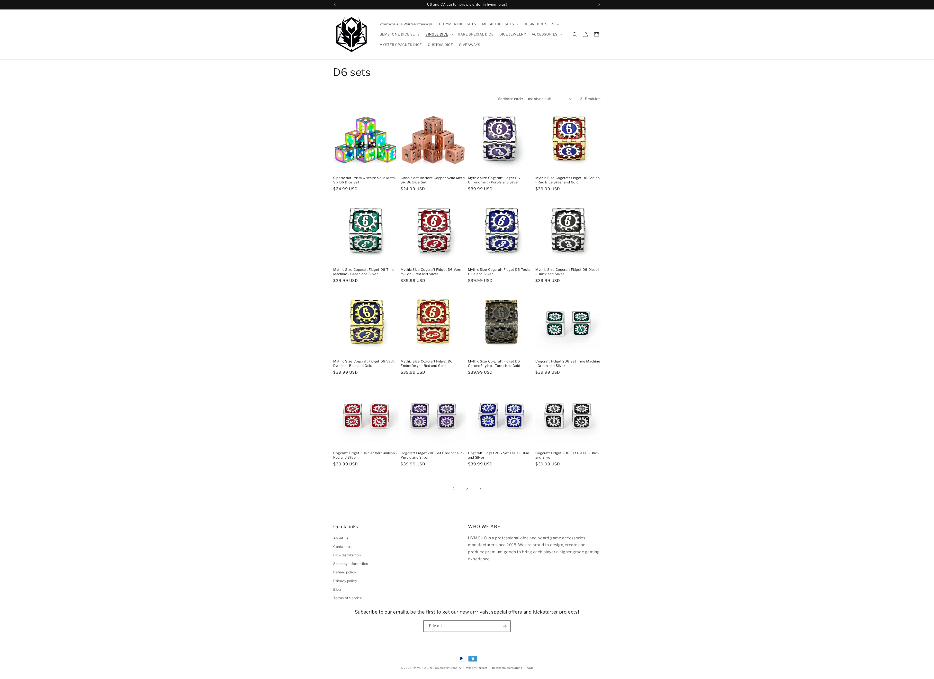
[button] (500, 24)
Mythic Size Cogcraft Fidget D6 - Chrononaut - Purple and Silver (495, 180)
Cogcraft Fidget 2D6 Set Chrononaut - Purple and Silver (432, 455)
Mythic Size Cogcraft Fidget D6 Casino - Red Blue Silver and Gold (567, 180)
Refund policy (344, 572)
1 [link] (454, 488)
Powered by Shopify (447, 668)
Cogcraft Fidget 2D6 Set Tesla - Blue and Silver (498, 455)
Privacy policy (345, 581)
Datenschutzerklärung (507, 667)
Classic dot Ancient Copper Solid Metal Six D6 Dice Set (433, 180)
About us (340, 538)
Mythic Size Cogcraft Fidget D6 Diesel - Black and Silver (567, 272)
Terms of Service (347, 598)
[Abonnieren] (504, 626)
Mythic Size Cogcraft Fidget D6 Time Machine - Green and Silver (364, 272)
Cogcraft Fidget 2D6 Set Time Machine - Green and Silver (567, 363)
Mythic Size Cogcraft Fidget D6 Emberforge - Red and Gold (427, 363)
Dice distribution (347, 555)
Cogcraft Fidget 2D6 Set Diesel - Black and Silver (567, 455)
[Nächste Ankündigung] (599, 4)
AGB (530, 667)
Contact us (342, 546)
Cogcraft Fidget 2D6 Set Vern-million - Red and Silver (365, 455)
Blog (337, 589)
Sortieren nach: (510, 99)
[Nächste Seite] (480, 488)
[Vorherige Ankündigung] (335, 4)
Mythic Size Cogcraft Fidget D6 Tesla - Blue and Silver (500, 272)
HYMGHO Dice (423, 668)
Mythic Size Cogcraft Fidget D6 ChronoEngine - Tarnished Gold (494, 363)
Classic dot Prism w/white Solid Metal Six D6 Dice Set (364, 180)
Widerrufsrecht (476, 667)
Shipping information (350, 563)
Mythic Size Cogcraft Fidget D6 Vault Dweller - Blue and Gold (364, 363)
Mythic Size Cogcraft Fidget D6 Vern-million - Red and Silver (432, 272)
